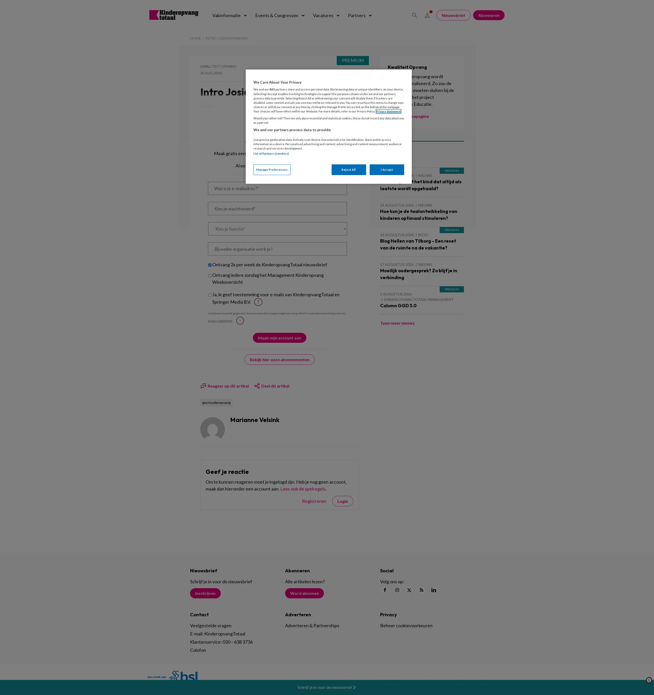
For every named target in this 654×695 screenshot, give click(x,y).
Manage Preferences (272, 169)
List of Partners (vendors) (271, 153)
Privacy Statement (388, 111)
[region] (329, 127)
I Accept (387, 169)
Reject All (349, 169)
